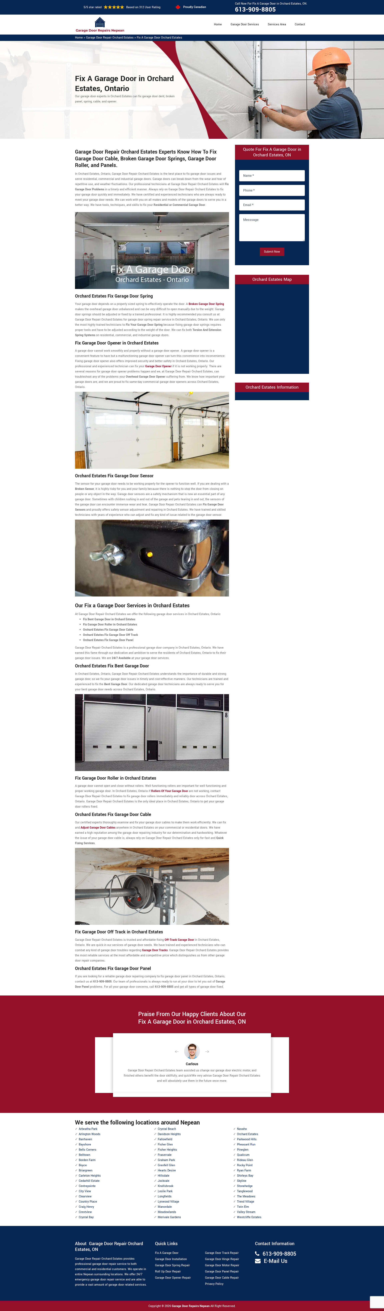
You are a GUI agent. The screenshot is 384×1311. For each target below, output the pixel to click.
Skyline (241, 1181)
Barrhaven (85, 1139)
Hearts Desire (167, 1170)
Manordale (165, 1207)
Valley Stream (246, 1212)
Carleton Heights (90, 1176)
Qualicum (243, 1155)
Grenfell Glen (166, 1165)
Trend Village (245, 1202)
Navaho (242, 1129)
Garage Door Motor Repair (222, 1265)
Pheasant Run (246, 1144)
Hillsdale (163, 1176)
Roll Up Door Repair (168, 1271)
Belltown (84, 1155)
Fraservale (165, 1155)
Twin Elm (243, 1207)
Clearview (85, 1196)
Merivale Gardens (169, 1217)
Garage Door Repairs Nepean (191, 1306)
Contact (300, 24)
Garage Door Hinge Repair (222, 1259)
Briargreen (85, 1170)
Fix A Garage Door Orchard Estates (159, 38)
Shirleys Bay (245, 1176)
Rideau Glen (245, 1160)
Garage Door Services (245, 24)
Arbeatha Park (88, 1129)
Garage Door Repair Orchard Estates (110, 38)
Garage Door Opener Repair (173, 1278)
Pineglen (242, 1150)
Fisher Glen (165, 1144)
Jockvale (163, 1181)
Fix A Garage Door (166, 1253)
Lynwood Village (168, 1202)
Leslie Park (165, 1191)
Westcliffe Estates (249, 1217)
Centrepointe (87, 1186)
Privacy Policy (214, 1284)
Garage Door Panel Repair (222, 1271)
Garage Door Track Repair (222, 1253)
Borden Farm (87, 1160)
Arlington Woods (89, 1134)
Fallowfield (165, 1139)
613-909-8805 (255, 9)
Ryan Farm (244, 1170)
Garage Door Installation (171, 1259)
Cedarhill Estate (89, 1181)
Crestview (85, 1212)
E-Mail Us (275, 1261)
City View (85, 1191)
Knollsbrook (165, 1186)
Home (218, 24)
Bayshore (85, 1144)
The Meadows (246, 1196)
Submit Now (272, 252)
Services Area (277, 24)
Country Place (88, 1202)
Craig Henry (86, 1207)
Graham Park (166, 1160)
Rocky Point (245, 1165)
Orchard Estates (247, 1134)
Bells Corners (87, 1150)
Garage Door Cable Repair (222, 1278)
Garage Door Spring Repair (172, 1265)
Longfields (165, 1196)
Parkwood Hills (247, 1139)
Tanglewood (245, 1191)
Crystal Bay (86, 1217)
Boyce (83, 1165)
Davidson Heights (169, 1134)
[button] (180, 1051)
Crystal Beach (167, 1129)
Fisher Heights (167, 1150)
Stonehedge (245, 1186)
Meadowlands (167, 1212)
